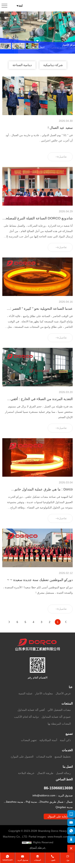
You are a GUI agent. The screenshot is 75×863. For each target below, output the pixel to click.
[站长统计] (27, 842)
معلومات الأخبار (44, 693)
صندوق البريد (22, 860)
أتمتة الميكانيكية (48, 740)
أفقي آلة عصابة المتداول (31, 709)
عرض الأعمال (63, 693)
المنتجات (67, 703)
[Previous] (66, 622)
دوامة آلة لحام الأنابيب (26, 716)
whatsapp (7, 860)
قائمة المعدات (44, 756)
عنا (71, 687)
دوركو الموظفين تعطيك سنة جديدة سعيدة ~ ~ (40, 580)
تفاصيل (63, 156)
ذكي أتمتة (65, 740)
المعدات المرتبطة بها (59, 723)
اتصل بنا (68, 766)
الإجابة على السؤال (58, 816)
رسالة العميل (63, 773)
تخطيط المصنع (63, 756)
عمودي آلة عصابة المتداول (56, 716)
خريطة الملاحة (26, 773)
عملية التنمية (25, 693)
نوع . (67, 860)
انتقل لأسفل (37, 47)
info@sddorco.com (43, 795)
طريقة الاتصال (45, 773)
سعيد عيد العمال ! (60, 128)
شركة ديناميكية (53, 65)
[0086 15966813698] (71, 831)
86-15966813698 (58, 788)
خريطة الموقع (37, 847)
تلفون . (52, 860)
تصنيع (69, 733)
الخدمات (67, 750)
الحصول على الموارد (22, 756)
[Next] (9, 622)
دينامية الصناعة (22, 65)
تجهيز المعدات (29, 740)
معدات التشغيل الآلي (59, 709)
